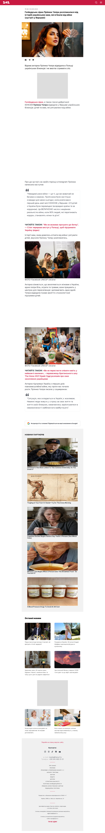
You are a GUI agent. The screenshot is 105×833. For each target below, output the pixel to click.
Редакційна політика (52, 788)
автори (52, 779)
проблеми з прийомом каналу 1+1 (52, 770)
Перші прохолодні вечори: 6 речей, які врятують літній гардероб (37, 643)
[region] (52, 86)
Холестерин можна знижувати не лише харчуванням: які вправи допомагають (36, 730)
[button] (101, 2)
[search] (96, 2)
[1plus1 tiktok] (52, 752)
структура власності (52, 781)
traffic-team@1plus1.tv (52, 818)
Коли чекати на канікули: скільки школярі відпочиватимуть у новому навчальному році (66, 730)
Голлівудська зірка (34, 102)
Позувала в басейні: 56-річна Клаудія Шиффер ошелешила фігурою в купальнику (66, 644)
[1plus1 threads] (49, 752)
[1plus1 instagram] (45, 752)
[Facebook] (25, 60)
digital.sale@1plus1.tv (52, 813)
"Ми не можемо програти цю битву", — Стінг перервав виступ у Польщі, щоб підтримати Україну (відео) (52, 227)
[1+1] (6, 2)
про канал (52, 765)
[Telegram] (29, 60)
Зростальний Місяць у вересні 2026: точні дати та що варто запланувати (66, 671)
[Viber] (33, 60)
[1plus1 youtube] (60, 752)
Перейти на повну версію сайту (52, 742)
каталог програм (52, 772)
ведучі (52, 777)
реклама (52, 767)
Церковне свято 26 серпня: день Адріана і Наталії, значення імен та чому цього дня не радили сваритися (37, 672)
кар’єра (52, 774)
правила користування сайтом (52, 786)
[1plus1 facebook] (56, 752)
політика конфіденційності (52, 783)
